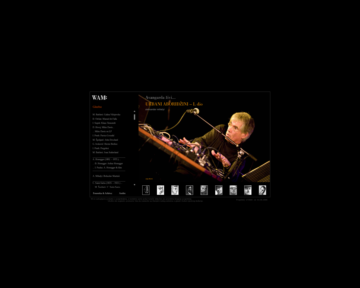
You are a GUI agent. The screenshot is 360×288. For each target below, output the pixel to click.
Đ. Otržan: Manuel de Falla (105, 119)
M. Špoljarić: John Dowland (105, 140)
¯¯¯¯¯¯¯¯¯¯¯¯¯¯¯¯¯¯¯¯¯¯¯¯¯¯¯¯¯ (109, 172)
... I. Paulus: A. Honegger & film (107, 167)
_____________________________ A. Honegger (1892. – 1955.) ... (109, 157)
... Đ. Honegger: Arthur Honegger (108, 163)
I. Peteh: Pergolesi (101, 148)
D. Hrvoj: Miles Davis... (103, 127)
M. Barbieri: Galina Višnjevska (106, 114)
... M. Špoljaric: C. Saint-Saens (106, 187)
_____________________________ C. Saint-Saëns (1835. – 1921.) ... (109, 181)
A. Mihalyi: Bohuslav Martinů (106, 176)
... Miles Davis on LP (102, 131)
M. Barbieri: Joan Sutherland (105, 152)
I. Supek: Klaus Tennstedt (104, 123)
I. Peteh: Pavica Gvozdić (103, 135)
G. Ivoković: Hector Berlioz (105, 144)
